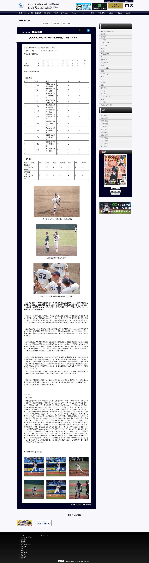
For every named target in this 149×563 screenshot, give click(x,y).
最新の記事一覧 (106, 105)
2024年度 (104, 121)
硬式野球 (47, 13)
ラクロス (104, 93)
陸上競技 (38, 13)
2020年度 (104, 132)
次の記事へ (66, 23)
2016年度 (104, 143)
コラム (111, 13)
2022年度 (104, 126)
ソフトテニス (105, 96)
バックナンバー (115, 194)
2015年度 (104, 146)
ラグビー (56, 13)
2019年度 (104, 135)
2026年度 (104, 115)
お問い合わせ (117, 1)
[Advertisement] (115, 230)
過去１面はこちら (115, 191)
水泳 (83, 13)
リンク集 (45, 535)
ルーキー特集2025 (29, 15)
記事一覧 (56, 23)
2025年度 (104, 118)
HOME (20, 13)
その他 (129, 13)
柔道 (102, 79)
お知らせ (119, 13)
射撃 (92, 13)
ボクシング (105, 62)
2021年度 (104, 129)
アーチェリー (105, 91)
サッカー (74, 13)
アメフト (104, 88)
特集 (102, 99)
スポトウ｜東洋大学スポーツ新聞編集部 (43, 4)
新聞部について (128, 1)
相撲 (102, 71)
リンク (108, 1)
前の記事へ (46, 23)
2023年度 (104, 124)
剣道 (102, 85)
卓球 (102, 76)
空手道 (103, 82)
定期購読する (115, 188)
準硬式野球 (101, 13)
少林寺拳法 (105, 68)
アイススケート (65, 15)
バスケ (103, 65)
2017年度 (104, 141)
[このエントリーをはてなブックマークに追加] (88, 30)
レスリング (105, 74)
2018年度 (104, 138)
